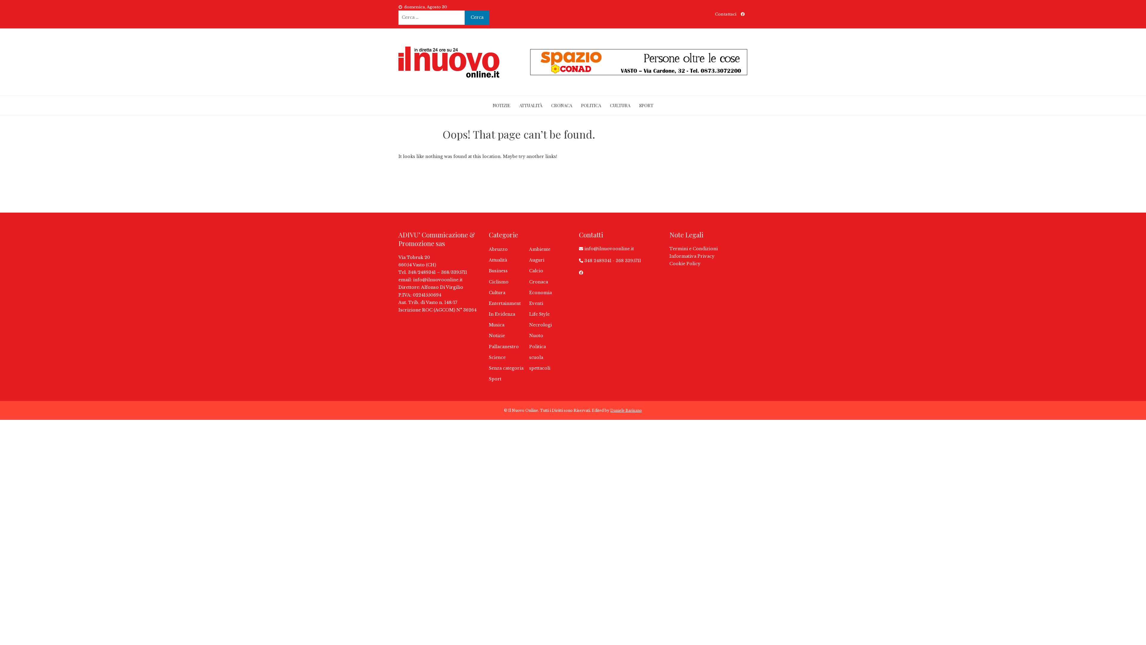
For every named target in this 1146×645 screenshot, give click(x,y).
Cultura (620, 105)
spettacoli (539, 368)
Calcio (536, 271)
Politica (591, 105)
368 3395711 (628, 260)
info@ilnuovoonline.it (438, 279)
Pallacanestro (504, 346)
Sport (646, 105)
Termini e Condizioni (693, 248)
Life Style (539, 314)
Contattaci (726, 14)
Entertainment (505, 303)
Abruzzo (498, 249)
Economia (540, 292)
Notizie (501, 105)
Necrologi (540, 325)
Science (497, 357)
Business (498, 271)
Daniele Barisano (626, 410)
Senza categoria (506, 368)
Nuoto (536, 335)
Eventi (536, 303)
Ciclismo (499, 282)
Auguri (536, 260)
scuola (536, 357)
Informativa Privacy (691, 256)
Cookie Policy (684, 263)
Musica (496, 325)
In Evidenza (502, 314)
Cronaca (561, 105)
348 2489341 (597, 260)
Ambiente (539, 249)
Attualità (530, 105)
